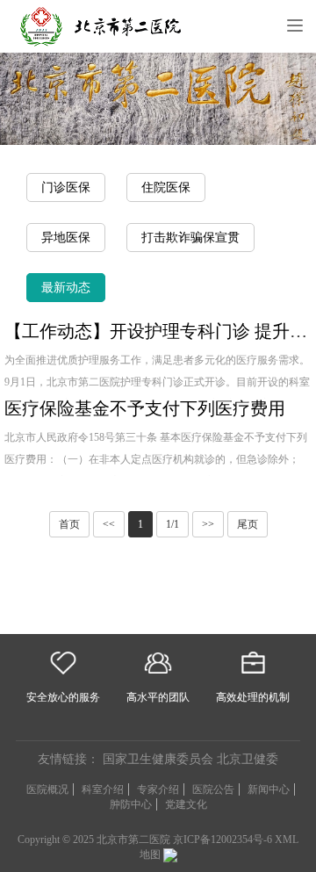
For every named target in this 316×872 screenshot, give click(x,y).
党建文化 (186, 804)
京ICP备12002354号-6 (222, 839)
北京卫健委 (247, 759)
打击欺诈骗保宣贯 (190, 237)
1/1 (172, 524)
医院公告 (213, 789)
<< (109, 524)
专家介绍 (158, 789)
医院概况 (47, 789)
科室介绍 (103, 789)
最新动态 (65, 287)
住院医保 (165, 187)
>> (208, 524)
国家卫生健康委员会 (158, 759)
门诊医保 (65, 187)
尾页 (247, 524)
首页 (69, 524)
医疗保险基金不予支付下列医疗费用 (144, 408)
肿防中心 (131, 804)
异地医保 (65, 237)
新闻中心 (269, 789)
